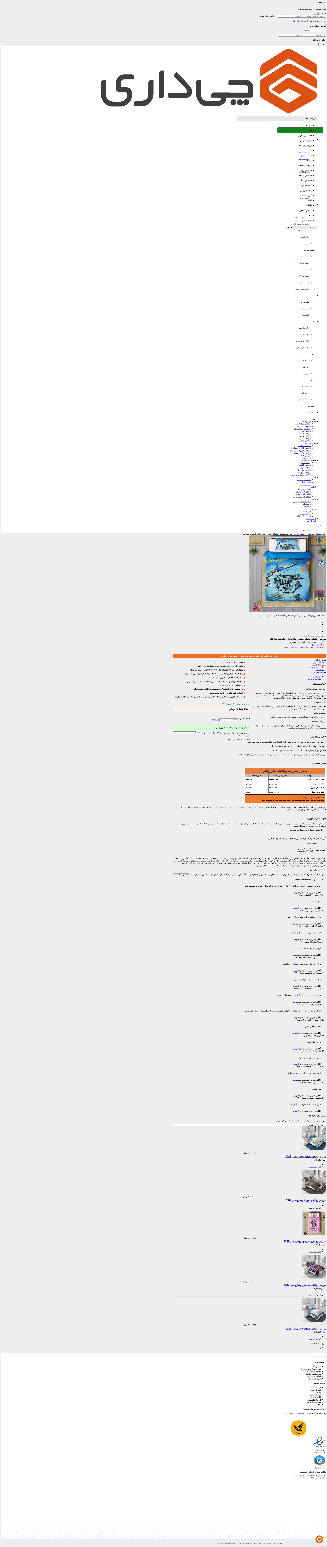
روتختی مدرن (305, 256)
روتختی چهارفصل (303, 152)
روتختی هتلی (305, 178)
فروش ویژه (311, 518)
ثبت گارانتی (311, 521)
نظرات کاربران (314, 679)
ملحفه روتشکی (304, 211)
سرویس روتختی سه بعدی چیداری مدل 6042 (305, 1242)
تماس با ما (316, 1366)
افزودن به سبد (315, 1167)
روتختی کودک (299, 534)
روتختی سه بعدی (309, 460)
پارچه (313, 509)
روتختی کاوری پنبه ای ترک (301, 217)
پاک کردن (215, 719)
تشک (314, 477)
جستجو (289, 227)
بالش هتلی (306, 373)
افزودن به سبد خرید (242, 735)
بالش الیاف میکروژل (302, 360)
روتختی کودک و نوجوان (302, 289)
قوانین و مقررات (314, 1376)
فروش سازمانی (314, 1402)
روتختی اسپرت (304, 282)
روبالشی (306, 243)
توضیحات (317, 676)
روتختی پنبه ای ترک (303, 165)
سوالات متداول (314, 1378)
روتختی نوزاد (305, 185)
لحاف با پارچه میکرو (303, 348)
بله (297, 892)
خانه (314, 419)
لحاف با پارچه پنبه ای (302, 341)
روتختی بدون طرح (303, 159)
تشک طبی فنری (304, 302)
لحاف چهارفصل (304, 328)
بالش (313, 499)
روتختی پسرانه (304, 191)
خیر (294, 892)
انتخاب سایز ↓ (244, 718)
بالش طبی (306, 367)
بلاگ (319, 1404)
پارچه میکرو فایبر (303, 399)
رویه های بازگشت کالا (311, 1371)
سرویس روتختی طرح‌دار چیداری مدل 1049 (305, 1329)
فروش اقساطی (314, 1400)
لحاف (313, 487)
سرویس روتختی (309, 421)
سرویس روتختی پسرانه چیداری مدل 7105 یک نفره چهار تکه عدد (223, 733)
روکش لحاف (305, 237)
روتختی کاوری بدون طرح (301, 224)
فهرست (318, 525)
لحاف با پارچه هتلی (303, 334)
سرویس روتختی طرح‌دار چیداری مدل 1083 (305, 1157)
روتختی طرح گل (304, 276)
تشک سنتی (305, 315)
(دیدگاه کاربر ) (319, 645)
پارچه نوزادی (305, 393)
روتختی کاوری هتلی (303, 230)
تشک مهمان (305, 308)
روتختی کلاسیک (304, 263)
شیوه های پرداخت (313, 1374)
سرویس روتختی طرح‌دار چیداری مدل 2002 (305, 1200)
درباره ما (317, 1387)
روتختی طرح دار (304, 172)
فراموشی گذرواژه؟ (300, 21)
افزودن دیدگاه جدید (181, 875)
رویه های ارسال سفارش (310, 1369)
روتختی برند (305, 269)
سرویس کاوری (309, 443)
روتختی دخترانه (304, 198)
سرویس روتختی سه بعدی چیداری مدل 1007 (305, 1285)
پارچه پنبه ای (305, 386)
